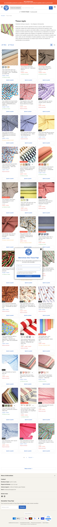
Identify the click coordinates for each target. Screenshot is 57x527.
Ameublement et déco (25, 522)
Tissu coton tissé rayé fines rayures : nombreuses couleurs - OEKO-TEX (10, 409)
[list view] (54, 44)
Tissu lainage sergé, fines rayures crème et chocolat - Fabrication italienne (45, 68)
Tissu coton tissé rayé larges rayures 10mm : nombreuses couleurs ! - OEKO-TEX (45, 376)
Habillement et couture (13, 522)
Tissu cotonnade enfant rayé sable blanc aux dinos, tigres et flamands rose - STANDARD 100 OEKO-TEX (27, 305)
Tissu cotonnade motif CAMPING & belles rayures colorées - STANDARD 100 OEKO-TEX (26, 236)
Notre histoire (45, 522)
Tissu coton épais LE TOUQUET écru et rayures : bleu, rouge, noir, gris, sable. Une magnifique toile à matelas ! (28, 410)
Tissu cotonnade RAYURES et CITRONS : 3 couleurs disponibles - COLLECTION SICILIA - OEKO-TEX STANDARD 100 (10, 339)
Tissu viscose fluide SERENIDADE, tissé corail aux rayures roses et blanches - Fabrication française (46, 201)
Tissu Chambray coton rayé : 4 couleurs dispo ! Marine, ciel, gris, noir (46, 238)
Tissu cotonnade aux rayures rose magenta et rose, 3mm (27, 441)
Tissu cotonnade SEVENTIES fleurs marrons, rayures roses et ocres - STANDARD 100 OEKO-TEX (9, 305)
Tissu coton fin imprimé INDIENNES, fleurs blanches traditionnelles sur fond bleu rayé (9, 134)
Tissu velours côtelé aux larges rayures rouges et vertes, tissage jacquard (10, 269)
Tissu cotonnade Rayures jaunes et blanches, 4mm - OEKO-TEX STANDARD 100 (46, 134)
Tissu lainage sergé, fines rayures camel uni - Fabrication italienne (28, 68)
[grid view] (51, 44)
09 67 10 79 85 (34, 11)
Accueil (3, 15)
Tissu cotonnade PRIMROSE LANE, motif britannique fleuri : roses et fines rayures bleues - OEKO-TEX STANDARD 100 (46, 305)
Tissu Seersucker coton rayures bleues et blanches (9, 441)
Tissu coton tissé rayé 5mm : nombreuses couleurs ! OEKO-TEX (27, 376)
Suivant (30, 457)
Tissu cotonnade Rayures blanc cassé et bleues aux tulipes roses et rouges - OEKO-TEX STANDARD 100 (9, 166)
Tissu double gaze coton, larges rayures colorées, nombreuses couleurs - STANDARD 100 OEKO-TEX (27, 169)
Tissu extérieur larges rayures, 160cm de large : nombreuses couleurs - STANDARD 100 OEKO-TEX (28, 341)
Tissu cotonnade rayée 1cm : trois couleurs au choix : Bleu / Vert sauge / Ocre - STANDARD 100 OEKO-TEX (9, 71)
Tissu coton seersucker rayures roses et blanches (46, 405)
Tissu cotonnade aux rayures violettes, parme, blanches (45, 101)
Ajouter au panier (10, 80)
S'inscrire (22, 507)
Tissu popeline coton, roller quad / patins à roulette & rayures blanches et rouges (26, 102)
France (28, 513)
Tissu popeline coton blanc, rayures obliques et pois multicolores (8, 201)
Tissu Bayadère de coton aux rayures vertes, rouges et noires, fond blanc (46, 442)
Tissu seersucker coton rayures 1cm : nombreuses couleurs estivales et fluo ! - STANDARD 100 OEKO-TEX (46, 169)
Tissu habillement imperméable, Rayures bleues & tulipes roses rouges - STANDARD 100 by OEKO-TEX (10, 103)
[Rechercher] (51, 7)
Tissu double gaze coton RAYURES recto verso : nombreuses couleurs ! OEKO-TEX (46, 338)
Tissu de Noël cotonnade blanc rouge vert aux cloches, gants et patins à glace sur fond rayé (46, 269)
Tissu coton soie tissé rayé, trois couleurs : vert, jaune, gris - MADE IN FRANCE (28, 204)
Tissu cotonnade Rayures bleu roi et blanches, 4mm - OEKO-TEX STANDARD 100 (28, 134)
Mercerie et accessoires (36, 522)
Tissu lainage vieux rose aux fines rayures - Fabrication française (9, 235)
